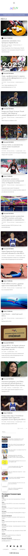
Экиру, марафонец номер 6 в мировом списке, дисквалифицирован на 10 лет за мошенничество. (14, 78)
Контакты (22, 549)
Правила (14, 549)
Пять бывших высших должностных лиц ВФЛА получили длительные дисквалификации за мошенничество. (13, 218)
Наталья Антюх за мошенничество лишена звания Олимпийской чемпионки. (12, 147)
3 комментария (18, 255)
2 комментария (18, 287)
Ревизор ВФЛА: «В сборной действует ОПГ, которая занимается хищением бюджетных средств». (13, 347)
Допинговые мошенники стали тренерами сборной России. (11, 42)
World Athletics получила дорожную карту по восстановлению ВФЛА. (13, 284)
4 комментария (18, 421)
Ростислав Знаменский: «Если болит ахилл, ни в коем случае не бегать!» (16, 483)
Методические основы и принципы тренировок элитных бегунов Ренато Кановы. (16, 478)
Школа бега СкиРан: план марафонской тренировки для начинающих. (15, 489)
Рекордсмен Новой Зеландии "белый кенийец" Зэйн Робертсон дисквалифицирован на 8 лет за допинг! (14, 113)
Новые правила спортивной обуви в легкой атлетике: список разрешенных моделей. (16, 439)
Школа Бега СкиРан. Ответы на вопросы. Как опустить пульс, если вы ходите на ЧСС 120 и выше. (16, 445)
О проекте (5, 549)
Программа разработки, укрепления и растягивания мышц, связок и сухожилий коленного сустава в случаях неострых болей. (16, 456)
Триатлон (9, 387)
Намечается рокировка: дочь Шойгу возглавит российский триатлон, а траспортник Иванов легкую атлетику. (13, 383)
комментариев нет (19, 82)
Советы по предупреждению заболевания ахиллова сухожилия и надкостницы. (15, 467)
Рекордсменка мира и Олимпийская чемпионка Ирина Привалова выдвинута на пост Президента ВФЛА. (14, 417)
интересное (9, 45)
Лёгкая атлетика (17, 45)
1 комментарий (18, 150)
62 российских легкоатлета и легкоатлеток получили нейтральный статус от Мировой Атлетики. (13, 181)
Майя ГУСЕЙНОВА (8, 38)
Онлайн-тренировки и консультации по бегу (14, 14)
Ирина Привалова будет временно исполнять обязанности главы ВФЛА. (13, 252)
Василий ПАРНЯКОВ (9, 73)
